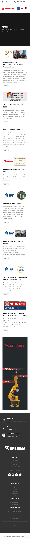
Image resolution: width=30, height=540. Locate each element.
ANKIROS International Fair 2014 (13, 106)
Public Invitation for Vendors (13, 129)
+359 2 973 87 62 (15, 466)
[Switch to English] (26, 6)
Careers (15, 491)
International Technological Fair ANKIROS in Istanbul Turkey (15, 314)
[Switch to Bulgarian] (22, 6)
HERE (9, 290)
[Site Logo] (8, 8)
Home (15, 487)
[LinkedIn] (20, 474)
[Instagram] (16, 474)
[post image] (15, 54)
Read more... (6, 85)
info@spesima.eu (15, 470)
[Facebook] (9, 474)
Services (15, 489)
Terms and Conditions (15, 502)
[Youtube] (13, 474)
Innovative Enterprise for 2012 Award (14, 170)
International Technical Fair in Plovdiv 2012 (14, 242)
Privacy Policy (15, 504)
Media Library (15, 493)
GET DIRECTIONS (15, 462)
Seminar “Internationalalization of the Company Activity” (15, 278)
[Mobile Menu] (18, 8)
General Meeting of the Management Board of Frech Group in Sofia (13, 65)
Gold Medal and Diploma (12, 203)
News (15, 495)
